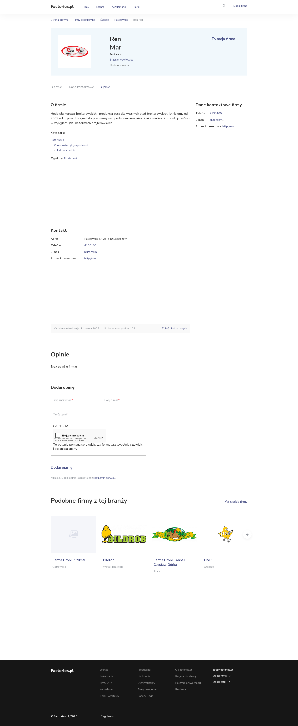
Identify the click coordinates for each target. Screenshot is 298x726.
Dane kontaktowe (81, 87)
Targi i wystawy (109, 696)
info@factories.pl (223, 670)
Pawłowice (121, 20)
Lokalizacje (106, 676)
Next (247, 534)
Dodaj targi (219, 682)
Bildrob (109, 560)
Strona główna (59, 20)
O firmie (56, 87)
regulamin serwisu (104, 478)
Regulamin (107, 716)
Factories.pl (62, 6)
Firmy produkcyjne (84, 20)
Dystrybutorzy (146, 683)
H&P (208, 560)
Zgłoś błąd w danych (174, 328)
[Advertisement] (120, 189)
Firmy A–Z (106, 683)
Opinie (105, 87)
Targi (136, 7)
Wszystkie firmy (236, 502)
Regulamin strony (185, 676)
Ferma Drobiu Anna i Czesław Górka (169, 562)
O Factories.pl (183, 670)
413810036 (92, 245)
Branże (100, 7)
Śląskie (104, 20)
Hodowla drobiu (65, 150)
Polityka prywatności (188, 683)
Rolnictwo (57, 140)
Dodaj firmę (240, 6)
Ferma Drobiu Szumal (68, 560)
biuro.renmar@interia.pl (98, 252)
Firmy (85, 7)
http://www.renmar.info (98, 258)
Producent (70, 158)
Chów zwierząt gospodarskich (72, 145)
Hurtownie (143, 676)
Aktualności (119, 7)
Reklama (180, 689)
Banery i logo (145, 696)
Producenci (144, 670)
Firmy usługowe (147, 689)
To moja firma (223, 39)
